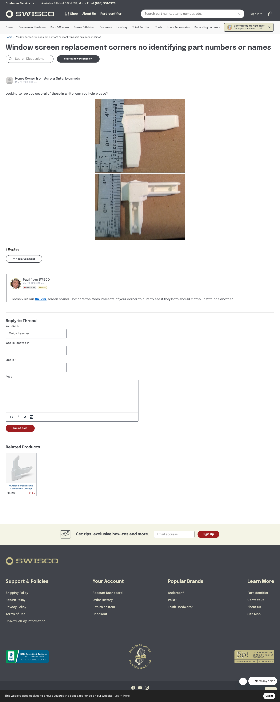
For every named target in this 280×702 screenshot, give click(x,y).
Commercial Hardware (32, 27)
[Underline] (25, 417)
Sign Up (208, 534)
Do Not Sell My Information (25, 621)
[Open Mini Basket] (271, 14)
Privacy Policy (16, 607)
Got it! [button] (269, 696)
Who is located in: (18, 343)
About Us (254, 607)
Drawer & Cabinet (84, 27)
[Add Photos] (31, 417)
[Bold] (11, 417)
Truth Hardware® (181, 607)
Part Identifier (257, 593)
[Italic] (18, 417)
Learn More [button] (122, 696)
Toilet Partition (141, 27)
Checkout (100, 614)
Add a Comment (25, 259)
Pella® (172, 600)
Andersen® (176, 593)
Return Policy (16, 600)
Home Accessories (178, 27)
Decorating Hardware (207, 27)
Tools (158, 27)
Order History (103, 600)
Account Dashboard (107, 593)
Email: (10, 360)
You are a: (12, 326)
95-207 (40, 299)
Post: (9, 376)
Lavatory (122, 27)
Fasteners (106, 27)
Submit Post (20, 428)
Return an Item (104, 607)
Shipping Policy (17, 593)
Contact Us (255, 600)
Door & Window (59, 27)
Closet (10, 27)
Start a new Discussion (78, 59)
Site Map (254, 614)
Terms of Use (15, 614)
